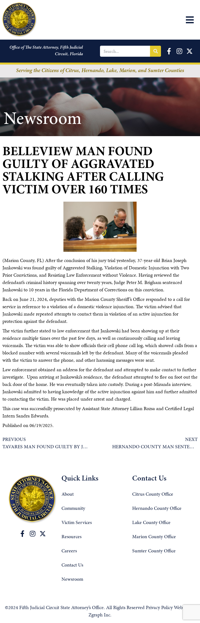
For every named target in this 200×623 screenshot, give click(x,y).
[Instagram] (33, 533)
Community (73, 508)
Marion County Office (154, 537)
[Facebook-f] (22, 533)
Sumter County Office (154, 551)
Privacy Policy (160, 607)
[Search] (155, 51)
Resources (71, 537)
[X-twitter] (43, 533)
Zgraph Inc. (100, 614)
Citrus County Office (152, 494)
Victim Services (76, 522)
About (67, 494)
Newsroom (72, 579)
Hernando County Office (156, 508)
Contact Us (72, 565)
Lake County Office (151, 522)
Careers (69, 551)
